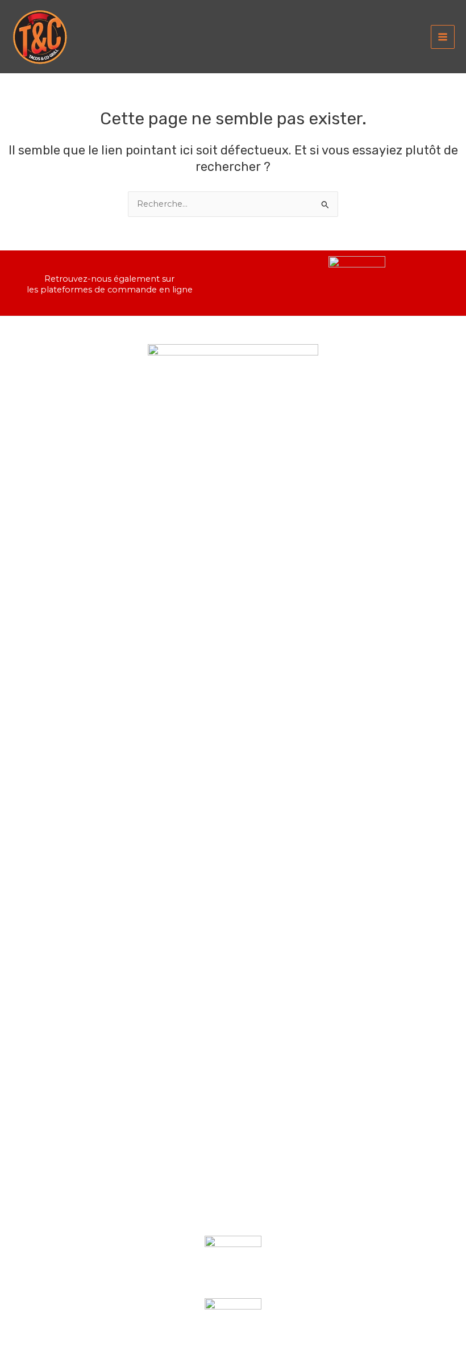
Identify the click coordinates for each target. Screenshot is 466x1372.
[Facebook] (215, 1216)
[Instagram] (250, 1216)
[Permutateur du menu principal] (443, 37)
